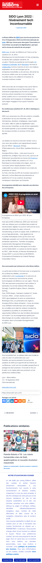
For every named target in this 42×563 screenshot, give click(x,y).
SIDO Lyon (5, 52)
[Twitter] (8, 401)
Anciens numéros (25, 466)
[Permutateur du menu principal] (37, 4)
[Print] (20, 401)
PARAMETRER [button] (7, 560)
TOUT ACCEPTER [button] (34, 560)
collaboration (6, 67)
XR (19, 64)
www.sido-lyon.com (9, 387)
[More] (24, 401)
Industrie (34, 466)
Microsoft (16, 146)
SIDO (18, 37)
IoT (35, 62)
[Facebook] (4, 401)
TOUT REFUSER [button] (20, 560)
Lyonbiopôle (19, 276)
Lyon (4, 42)
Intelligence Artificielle (9, 64)
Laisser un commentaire (11, 466)
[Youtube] (16, 401)
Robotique (25, 64)
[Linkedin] (12, 401)
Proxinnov (33, 158)
